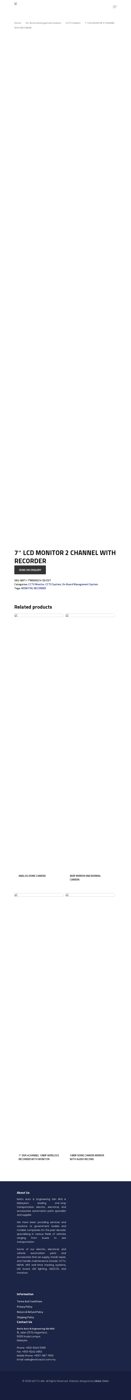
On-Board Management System (43, 23)
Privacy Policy (24, 1307)
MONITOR (27, 588)
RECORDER (40, 588)
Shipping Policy (25, 1317)
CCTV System (73, 23)
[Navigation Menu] (115, 7)
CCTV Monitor (36, 584)
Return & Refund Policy (30, 1312)
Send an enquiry (30, 570)
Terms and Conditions (29, 1301)
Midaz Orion (102, 1381)
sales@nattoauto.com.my (40, 1359)
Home (17, 23)
